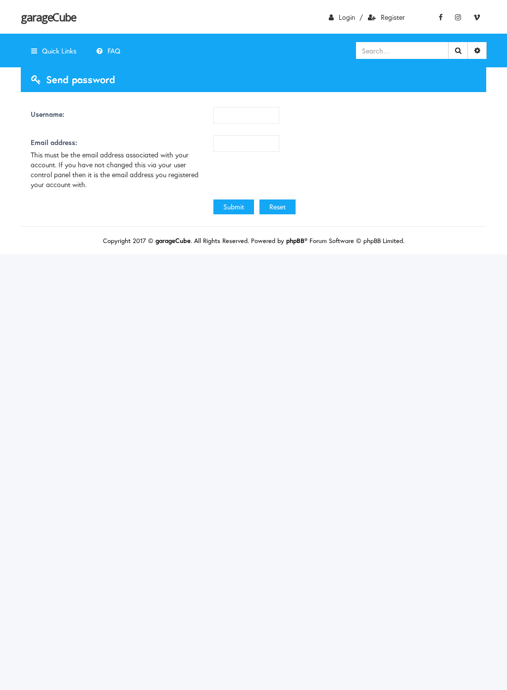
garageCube (48, 16)
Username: (47, 114)
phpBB (295, 241)
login (347, 17)
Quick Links (59, 50)
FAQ (113, 50)
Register (393, 17)
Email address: (54, 142)
